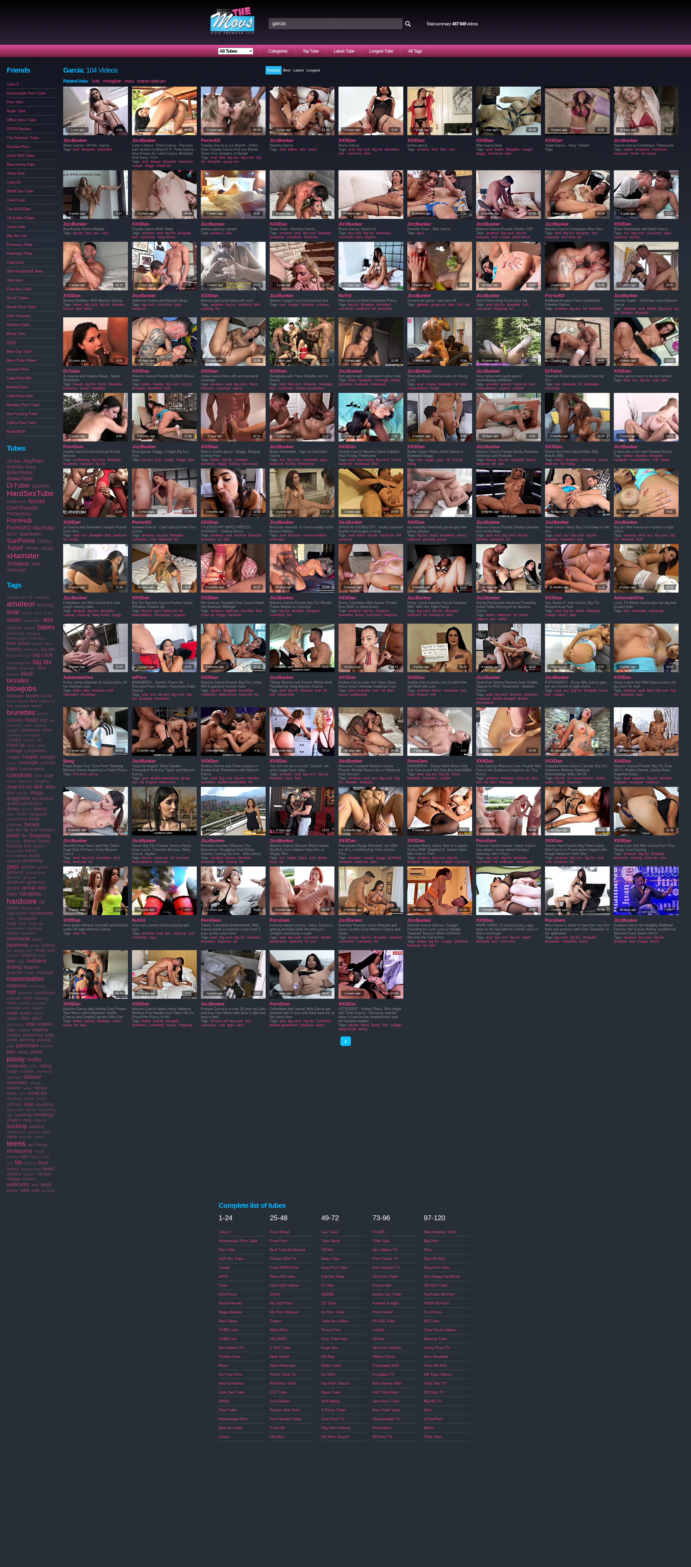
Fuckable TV (383, 1374)
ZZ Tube (328, 1303)
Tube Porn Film (20, 396)
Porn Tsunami (18, 316)
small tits (37, 1093)
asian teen (32, 620)
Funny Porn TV (437, 1347)
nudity (25, 1013)
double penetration (25, 803)
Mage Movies (230, 1312)
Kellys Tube (331, 1365)
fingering (40, 835)
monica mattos (314, 535)
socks (41, 1098)
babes (46, 627)
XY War (327, 1285)
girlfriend (15, 872)
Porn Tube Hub (334, 1339)
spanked (345, 539)
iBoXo (429, 1428)
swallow (37, 1126)
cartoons (14, 725)
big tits (42, 661)
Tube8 (15, 548)
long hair (15, 972)
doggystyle (18, 798)
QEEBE (327, 1294)
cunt (38, 775)
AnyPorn (33, 461)
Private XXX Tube (285, 1410)
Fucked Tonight (385, 1303)
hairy (12, 894)
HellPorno (16, 501)
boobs (32, 695)
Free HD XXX (435, 1365)
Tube (223, 1285)
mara (129, 81)
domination (42, 798)
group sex (34, 887)
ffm (25, 836)
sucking (17, 1126)
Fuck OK (277, 1428)
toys (43, 1162)
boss (11, 701)
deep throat (19, 787)
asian (14, 619)
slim (22, 1093)
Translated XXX (385, 1365)
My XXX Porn (281, 1303)
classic (28, 740)
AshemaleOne (628, 597)
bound (22, 701)
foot (27, 846)
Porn (428, 1250)
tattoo (12, 1136)
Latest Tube (344, 51)
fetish (13, 835)
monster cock (18, 1008)
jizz (9, 950)
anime (26, 613)
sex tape (14, 1077)
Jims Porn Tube (385, 1401)
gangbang (32, 860)
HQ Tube (431, 1321)
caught (12, 730)
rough (12, 1071)
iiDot (427, 1410)
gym (157, 611)
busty (31, 720)
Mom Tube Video (21, 360)
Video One (16, 173)
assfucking (81, 460)
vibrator (44, 1174)
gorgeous (36, 882)
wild (35, 1190)
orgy (11, 1030)
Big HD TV (433, 1401)
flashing (14, 846)
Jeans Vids (16, 227)
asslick (29, 628)
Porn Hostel (382, 1312)
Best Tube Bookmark (288, 1250)
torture (30, 1163)
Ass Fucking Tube (22, 414)
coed (40, 745)
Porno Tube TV (283, 1374)
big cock (43, 655)
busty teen (431, 862)
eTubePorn (433, 1419)
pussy (16, 1059)
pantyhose (33, 1035)
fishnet (29, 841)
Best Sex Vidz (230, 1428)
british (37, 706)
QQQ (11, 342)
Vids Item (15, 280)
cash (28, 725)
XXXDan (347, 140)
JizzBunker (75, 140)
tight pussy (40, 1156)
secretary (44, 1071)
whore (13, 1190)
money (24, 1003)
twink (48, 1168)
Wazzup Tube (435, 1339)
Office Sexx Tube (21, 120)
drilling (13, 809)
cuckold (47, 762)
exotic (34, 819)
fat (25, 830)
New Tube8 (279, 1356)
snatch (29, 1098)
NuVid (36, 501)
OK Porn (277, 1437)
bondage (15, 696)
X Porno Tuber (333, 1410)
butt (43, 720)
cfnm (47, 730)
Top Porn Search (335, 1383)
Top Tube (311, 51)
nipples (38, 1008)
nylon (12, 1018)
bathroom (37, 638)
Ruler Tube (16, 111)
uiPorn (139, 677)
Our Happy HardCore (442, 1276)
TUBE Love (228, 1330)
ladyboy (28, 955)
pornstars (27, 1045)
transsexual (30, 1169)
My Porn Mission (284, 1312)
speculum (15, 1109)
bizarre (13, 674)
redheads (17, 1066)
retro (33, 1066)
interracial (18, 938)
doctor (22, 793)
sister (27, 1088)
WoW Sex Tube (20, 191)
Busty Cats (16, 333)
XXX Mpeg (330, 1401)
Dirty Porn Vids (436, 1267)
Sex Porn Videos (386, 1347)
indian (13, 933)
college (14, 750)
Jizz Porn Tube (385, 1276)
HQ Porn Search (335, 1437)
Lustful (378, 1330)
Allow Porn (279, 1330)
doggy (36, 792)
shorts (35, 1083)
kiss (51, 950)
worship (48, 1190)
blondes (18, 680)
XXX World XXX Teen (25, 271)
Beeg (31, 467)
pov (11, 1052)
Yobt (35, 564)
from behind (17, 856)
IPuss (223, 1365)
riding (45, 1066)
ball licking (15, 633)
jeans (35, 945)
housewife (27, 918)
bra (10, 705)
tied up (12, 1156)
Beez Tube (330, 1258)
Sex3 (12, 534)
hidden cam (31, 908)
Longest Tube (381, 51)
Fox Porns (432, 1312)
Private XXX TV (283, 1258)
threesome (19, 1151)
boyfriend (47, 701)
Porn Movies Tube (285, 1419)
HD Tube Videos (438, 1374)
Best (286, 70)
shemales (17, 1082)
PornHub (19, 520)
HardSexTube (30, 493)
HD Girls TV (434, 1392)
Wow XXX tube (282, 1276)
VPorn (32, 548)
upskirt (29, 1174)
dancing (25, 781)
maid (30, 972)
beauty (14, 649)
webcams (18, 1184)
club (30, 745)
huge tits (36, 923)
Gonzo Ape (381, 1285)
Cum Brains (280, 1401)
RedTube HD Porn (439, 1294)
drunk (27, 809)
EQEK (275, 1294)
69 (30, 597)
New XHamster (283, 1365)
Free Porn (278, 1241)
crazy (11, 763)
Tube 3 (13, 84)
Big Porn (431, 1241)
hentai (13, 908)
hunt (95, 81)
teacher (25, 1137)
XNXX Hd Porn (436, 1303)
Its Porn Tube (332, 1312)
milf (11, 992)
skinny (40, 1088)
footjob (39, 846)
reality (34, 1059)
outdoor (40, 1029)
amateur (21, 604)
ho (103, 464)
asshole (14, 628)
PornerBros (19, 513)
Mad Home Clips (21, 164)
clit (38, 740)
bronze (68, 309)
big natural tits (19, 663)
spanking (44, 1104)
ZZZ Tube (278, 1392)
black (27, 674)
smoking (14, 1098)
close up (16, 745)
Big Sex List (17, 235)
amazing (45, 605)
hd (42, 902)
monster (39, 1003)
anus (37, 613)
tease (39, 1137)
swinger (33, 1132)
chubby (14, 739)
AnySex (15, 467)
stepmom (574, 782)
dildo (50, 787)
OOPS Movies (19, 129)
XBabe (47, 548)
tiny (10, 1163)
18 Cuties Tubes (21, 218)
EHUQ (224, 1401)
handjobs (30, 894)
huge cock (16, 923)
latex (42, 955)
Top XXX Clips (19, 209)
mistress (14, 998)
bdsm (24, 643)
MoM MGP (16, 431)
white (46, 1184)
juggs (18, 950)
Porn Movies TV (386, 1267)
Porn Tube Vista (386, 1410)
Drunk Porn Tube (21, 307)
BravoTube (20, 478)
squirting (23, 1115)
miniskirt (25, 993)
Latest (298, 70)
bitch (41, 668)
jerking (48, 945)
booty (46, 696)
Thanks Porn (230, 1356)
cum (12, 768)
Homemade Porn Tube (26, 93)
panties (14, 1035)
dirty (11, 792)
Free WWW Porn (284, 1267)
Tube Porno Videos (440, 1330)
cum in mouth (32, 769)
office (24, 1018)
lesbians (36, 961)
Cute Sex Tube (231, 1392)
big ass (48, 649)
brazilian (22, 706)
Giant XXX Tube (20, 155)
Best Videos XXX (386, 1383)
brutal (42, 713)
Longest (313, 70)
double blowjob (504, 698)
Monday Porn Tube (23, 405)
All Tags (415, 51)
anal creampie (359, 690)
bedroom (31, 649)
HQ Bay (327, 1356)
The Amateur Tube (23, 137)
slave (12, 1093)
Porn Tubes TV (385, 1258)
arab (48, 613)
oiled (36, 1018)
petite (12, 1040)
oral (30, 1024)
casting (40, 725)
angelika (638, 778)
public (36, 1052)
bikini (12, 668)
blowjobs (21, 688)
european (38, 814)
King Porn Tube (334, 1267)
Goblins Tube (18, 324)
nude (12, 1013)
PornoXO (19, 527)
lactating (244, 304)
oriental (23, 1030)
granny (13, 888)
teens (16, 1143)
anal (13, 612)
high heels (17, 913)
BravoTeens (19, 472)
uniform (14, 1174)
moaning (40, 998)
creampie (28, 762)
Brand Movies (230, 1303)
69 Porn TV (382, 1437)
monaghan (112, 81)
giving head (35, 872)
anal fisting (365, 460)
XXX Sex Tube (231, 1258)
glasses (29, 877)
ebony (40, 808)
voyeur (29, 1179)
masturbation (25, 978)
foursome (15, 851)
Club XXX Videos (284, 1285)
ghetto (43, 867)
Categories (277, 51)
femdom (47, 830)
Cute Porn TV (332, 1419)
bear (48, 643)
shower (14, 1088)
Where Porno (383, 1356)
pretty (23, 1052)
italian (37, 939)
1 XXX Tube (280, 1347)
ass (48, 619)
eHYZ (223, 1276)
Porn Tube (227, 1410)
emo (10, 814)
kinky (40, 950)
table (47, 1132)
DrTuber (18, 485)
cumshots (19, 775)
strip (27, 1120)
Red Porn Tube (283, 1383)
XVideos (18, 563)
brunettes (21, 712)
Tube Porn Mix (19, 378)
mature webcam (151, 81)
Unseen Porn (18, 369)
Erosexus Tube (19, 244)
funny (34, 855)
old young (15, 1024)
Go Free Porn (230, 1374)
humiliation (16, 928)
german (28, 867)
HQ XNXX (278, 1339)
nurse (38, 1013)
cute (48, 775)
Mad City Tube (19, 351)
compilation (35, 751)
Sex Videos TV (231, 1347)
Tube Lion (15, 262)
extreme (14, 824)
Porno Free (331, 1330)
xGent (224, 1437)
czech (12, 781)
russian (27, 1071)
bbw (11, 643)
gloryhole (16, 882)
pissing (44, 1040)
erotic (21, 814)
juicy (29, 950)
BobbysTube (17, 387)
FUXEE (378, 1232)
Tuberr (275, 1321)
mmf (27, 998)
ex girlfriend (17, 819)
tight (25, 1156)
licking (14, 967)
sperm (30, 1109)
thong (41, 1144)
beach (37, 643)
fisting (44, 841)
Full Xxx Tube (332, 1276)
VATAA (327, 1250)
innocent (28, 933)
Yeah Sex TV (435, 1383)
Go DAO (328, 1374)
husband (34, 928)
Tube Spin (381, 1241)
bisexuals (27, 668)
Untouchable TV (386, 1419)
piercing (27, 1040)
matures (16, 985)
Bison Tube (330, 1392)
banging (33, 633)
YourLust (16, 570)
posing (46, 1046)
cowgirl (47, 757)
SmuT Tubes (18, 298)
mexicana (37, 986)
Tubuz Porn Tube (21, 422)
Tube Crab (16, 200)
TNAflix (44, 541)
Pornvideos (382, 1428)
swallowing (16, 1132)
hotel (11, 918)
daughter (42, 781)
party (50, 1035)
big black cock (19, 655)
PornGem (73, 446)
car (52, 720)
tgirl (31, 1145)
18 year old (16, 597)
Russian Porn (18, 146)
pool (10, 1046)
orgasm (45, 1024)
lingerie (31, 967)
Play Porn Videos (335, 1428)
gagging (14, 860)
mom (11, 1003)
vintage (14, 1179)
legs (21, 961)
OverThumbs (22, 508)
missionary (44, 992)
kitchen (13, 955)
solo (29, 1104)
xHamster (23, 556)
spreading (46, 1109)
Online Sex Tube (386, 1294)
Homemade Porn (233, 1419)
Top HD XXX (434, 1258)
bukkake (15, 720)
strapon (14, 1120)
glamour (14, 877)
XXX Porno (228, 1294)
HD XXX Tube (435, 1285)
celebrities (30, 730)
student (39, 1120)
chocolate (31, 735)
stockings (43, 1114)
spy (10, 1115)
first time (14, 841)
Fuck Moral (279, 1232)
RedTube (44, 528)
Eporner (40, 486)
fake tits (14, 830)
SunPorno (21, 540)
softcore (14, 1104)
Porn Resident (436, 1356)
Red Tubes (228, 1321)
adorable (42, 597)
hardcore (22, 901)
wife (25, 1190)
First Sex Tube (19, 289)
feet (33, 830)
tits (18, 1162)
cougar (13, 757)
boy (33, 701)
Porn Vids (15, 102)
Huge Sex (329, 1347)
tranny (13, 1169)
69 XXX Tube (383, 1321)
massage (45, 972)
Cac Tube (329, 1232)
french (31, 850)
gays (13, 866)
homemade (41, 913)
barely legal (16, 638)
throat (40, 1151)
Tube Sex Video (334, 1321)
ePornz (378, 1339)
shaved (32, 1077)
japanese (17, 945)
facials (31, 824)
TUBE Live (228, 1339)
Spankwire (30, 534)
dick (38, 787)
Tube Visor (433, 1437)
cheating (14, 735)
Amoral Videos (231, 1383)
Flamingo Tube (19, 253)
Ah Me (14, 461)
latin (11, 961)
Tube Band (330, 1241)
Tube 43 (14, 182)
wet (35, 1184)
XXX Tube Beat (385, 1392)
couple (30, 757)
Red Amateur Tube (440, 1232)
